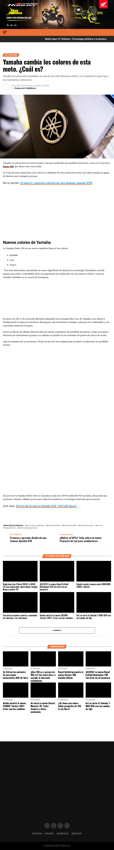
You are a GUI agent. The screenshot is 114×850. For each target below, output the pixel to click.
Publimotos (10, 528)
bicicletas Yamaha (35, 526)
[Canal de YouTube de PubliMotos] (67, 825)
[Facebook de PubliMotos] (47, 825)
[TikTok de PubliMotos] (60, 825)
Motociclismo (70, 526)
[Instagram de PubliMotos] (53, 825)
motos (99, 526)
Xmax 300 (8, 166)
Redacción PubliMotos (25, 88)
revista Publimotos (27, 528)
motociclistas (86, 526)
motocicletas (53, 526)
